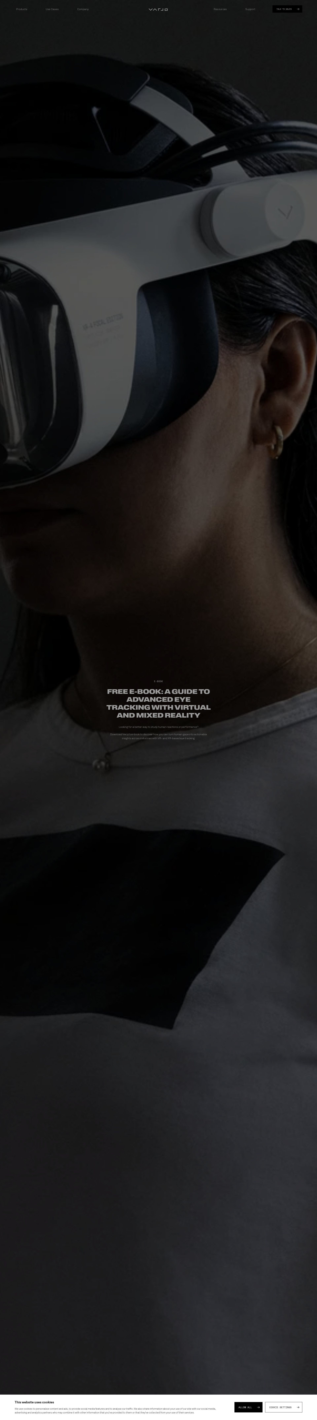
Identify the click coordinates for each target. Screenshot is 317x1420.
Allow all (245, 1407)
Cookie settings (280, 1407)
